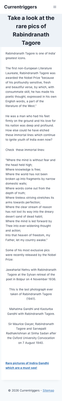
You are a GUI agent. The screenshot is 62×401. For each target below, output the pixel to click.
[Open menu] (54, 7)
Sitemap (48, 390)
